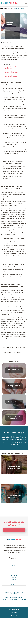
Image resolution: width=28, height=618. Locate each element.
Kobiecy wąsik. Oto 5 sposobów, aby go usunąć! (14, 496)
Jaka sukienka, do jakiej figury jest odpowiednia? (14, 467)
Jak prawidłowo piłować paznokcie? (12, 68)
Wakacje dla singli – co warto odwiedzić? (14, 593)
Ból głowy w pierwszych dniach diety (14, 600)
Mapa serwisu (14, 612)
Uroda (14, 582)
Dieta (14, 573)
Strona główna (3, 8)
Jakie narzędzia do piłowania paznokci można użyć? (13, 72)
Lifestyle (14, 575)
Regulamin (14, 616)
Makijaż (10, 8)
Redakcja (14, 563)
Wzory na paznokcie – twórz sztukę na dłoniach (14, 370)
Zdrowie (14, 584)
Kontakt (14, 565)
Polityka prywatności (14, 609)
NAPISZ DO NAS (14, 530)
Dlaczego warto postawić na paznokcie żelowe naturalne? (14, 596)
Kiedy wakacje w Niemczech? (14, 602)
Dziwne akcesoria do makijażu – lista (14, 417)
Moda (14, 580)
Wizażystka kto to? (14, 402)
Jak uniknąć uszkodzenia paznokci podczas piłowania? (15, 76)
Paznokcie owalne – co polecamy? (13, 386)
